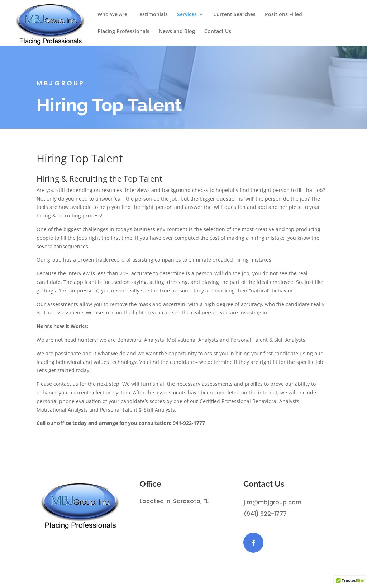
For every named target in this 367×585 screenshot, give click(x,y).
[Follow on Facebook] (253, 543)
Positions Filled (283, 15)
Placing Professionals (123, 31)
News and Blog (177, 31)
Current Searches (234, 15)
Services (187, 15)
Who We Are (112, 15)
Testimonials (152, 15)
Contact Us (217, 31)
